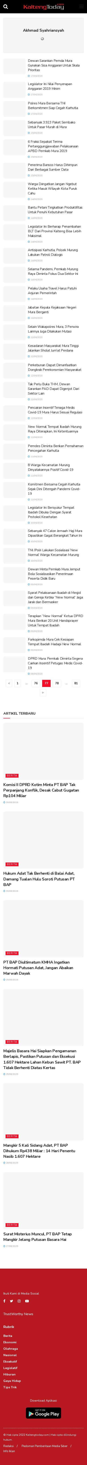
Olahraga (10, 1349)
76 (36, 683)
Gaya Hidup (12, 1381)
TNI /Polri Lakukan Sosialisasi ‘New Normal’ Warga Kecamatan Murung (53, 552)
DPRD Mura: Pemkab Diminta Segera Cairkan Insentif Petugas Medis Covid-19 (55, 663)
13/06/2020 (36, 318)
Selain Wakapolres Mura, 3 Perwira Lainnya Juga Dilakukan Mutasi (53, 329)
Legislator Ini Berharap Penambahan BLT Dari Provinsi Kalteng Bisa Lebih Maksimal (54, 231)
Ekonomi (10, 1342)
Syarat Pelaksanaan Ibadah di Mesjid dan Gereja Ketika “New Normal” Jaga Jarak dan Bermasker (55, 597)
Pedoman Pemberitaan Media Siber (45, 1446)
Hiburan (9, 1374)
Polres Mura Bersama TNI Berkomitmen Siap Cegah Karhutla (53, 105)
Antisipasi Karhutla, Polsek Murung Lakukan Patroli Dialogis (53, 252)
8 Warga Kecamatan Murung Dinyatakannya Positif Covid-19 (50, 467)
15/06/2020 (36, 133)
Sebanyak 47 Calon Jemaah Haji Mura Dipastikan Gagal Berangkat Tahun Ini (55, 533)
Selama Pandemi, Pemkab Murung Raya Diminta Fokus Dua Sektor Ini (53, 271)
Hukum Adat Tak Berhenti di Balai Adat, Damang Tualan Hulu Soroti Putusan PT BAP (39, 879)
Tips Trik (10, 1387)
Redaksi (8, 1446)
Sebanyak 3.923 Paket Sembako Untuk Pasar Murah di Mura (51, 124)
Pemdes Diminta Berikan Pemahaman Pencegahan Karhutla (55, 448)
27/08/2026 (11, 1246)
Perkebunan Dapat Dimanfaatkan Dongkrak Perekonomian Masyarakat (54, 367)
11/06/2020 (36, 456)
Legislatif (10, 1368)
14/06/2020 (36, 199)
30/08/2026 (11, 802)
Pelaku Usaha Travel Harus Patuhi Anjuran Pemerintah (52, 290)
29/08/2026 (11, 979)
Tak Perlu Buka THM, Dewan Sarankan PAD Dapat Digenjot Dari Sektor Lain (53, 389)
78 (57, 683)
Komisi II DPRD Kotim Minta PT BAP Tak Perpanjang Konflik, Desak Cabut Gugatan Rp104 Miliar (41, 790)
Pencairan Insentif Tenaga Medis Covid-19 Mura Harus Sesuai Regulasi (55, 410)
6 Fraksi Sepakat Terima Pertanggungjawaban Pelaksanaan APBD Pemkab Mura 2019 (53, 146)
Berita (12, 775)
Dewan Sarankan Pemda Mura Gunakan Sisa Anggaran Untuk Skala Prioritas (54, 65)
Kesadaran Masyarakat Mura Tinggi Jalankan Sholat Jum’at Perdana (53, 348)
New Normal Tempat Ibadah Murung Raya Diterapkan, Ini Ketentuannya (54, 429)
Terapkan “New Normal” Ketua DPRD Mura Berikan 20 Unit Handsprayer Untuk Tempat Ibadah (55, 621)
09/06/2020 (36, 584)
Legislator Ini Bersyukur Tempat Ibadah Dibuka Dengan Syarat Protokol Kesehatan (51, 512)
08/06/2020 (36, 673)
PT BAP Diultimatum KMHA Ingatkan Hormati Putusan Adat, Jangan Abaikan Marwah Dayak (38, 968)
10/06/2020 (36, 522)
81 (76, 683)
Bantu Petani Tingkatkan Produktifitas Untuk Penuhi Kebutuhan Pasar (55, 209)
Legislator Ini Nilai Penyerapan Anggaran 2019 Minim (50, 86)
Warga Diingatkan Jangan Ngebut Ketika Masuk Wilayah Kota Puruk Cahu (52, 189)
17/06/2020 (36, 76)
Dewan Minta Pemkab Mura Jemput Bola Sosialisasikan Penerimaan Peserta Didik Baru (54, 574)
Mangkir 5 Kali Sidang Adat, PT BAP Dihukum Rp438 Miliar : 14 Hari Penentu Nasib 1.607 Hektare (39, 1151)
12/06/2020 (36, 337)
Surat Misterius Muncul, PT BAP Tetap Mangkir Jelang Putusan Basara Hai (37, 1236)
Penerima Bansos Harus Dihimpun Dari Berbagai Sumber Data (52, 167)
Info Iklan (9, 1451)
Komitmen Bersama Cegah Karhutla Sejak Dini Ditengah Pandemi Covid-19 (54, 489)
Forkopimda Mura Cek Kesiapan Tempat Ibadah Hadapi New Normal (54, 641)
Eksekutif (10, 1361)
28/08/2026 (11, 1162)
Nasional (10, 1355)
